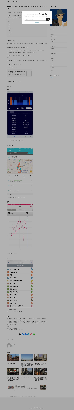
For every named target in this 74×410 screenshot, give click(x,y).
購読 (48, 19)
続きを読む (37, 22)
